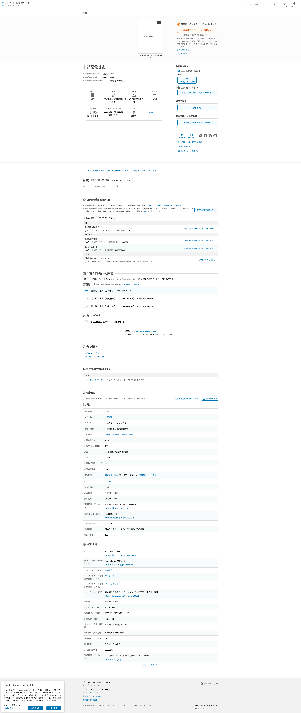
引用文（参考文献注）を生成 (191, 142)
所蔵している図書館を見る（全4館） (197, 92)
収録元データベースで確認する (198, 30)
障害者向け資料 (138, 170)
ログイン (294, 6)
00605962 (143, 474)
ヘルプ (284, 6)
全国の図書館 (98, 170)
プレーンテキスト (97, 379)
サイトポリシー (155, 705)
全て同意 (54, 708)
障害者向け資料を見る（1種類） (197, 122)
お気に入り (182, 137)
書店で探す (197, 107)
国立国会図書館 (114, 170)
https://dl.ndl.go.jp (113, 659)
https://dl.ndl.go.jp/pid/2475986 (119, 564)
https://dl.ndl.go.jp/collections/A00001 (122, 595)
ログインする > (182, 53)
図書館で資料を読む (90, 700)
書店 (126, 170)
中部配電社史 (110, 417)
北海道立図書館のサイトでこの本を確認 (198, 228)
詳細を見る (153, 112)
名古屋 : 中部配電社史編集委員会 (119, 434)
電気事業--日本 (111, 474)
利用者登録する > (183, 50)
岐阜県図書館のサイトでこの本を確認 (199, 240)
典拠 (154, 475)
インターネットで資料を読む (93, 692)
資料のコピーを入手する (92, 696)
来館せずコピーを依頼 (187, 82)
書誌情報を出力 (186, 146)
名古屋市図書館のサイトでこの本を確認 (198, 248)
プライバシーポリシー (138, 705)
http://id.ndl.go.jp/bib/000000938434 (121, 517)
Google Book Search (95, 356)
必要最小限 (35, 708)
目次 (87, 170)
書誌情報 (152, 170)
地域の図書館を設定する (206, 210)
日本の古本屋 (92, 353)
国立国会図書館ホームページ (93, 705)
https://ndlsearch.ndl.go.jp (116, 508)
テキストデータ (111, 576)
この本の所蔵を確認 (205, 260)
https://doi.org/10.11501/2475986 (119, 555)
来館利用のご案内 (130, 284)
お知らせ (124, 705)
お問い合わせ (113, 705)
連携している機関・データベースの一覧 (164, 205)
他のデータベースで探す (189, 151)
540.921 (108, 481)
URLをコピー (191, 137)
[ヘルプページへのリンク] (150, 57)
